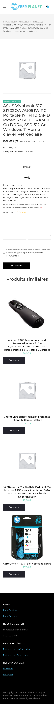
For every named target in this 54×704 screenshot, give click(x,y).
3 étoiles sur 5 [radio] (21, 212)
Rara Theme (9, 698)
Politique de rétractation (15, 655)
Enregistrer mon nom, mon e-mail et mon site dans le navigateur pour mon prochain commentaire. (28, 252)
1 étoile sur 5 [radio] (17, 212)
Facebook (8, 669)
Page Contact (10, 616)
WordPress (34, 698)
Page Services (10, 610)
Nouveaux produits (24, 151)
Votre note (9, 212)
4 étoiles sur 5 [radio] (23, 212)
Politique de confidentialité (17, 649)
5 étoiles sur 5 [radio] (24, 212)
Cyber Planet (28, 692)
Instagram (8, 675)
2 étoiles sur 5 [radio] (19, 212)
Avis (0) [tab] (27, 167)
